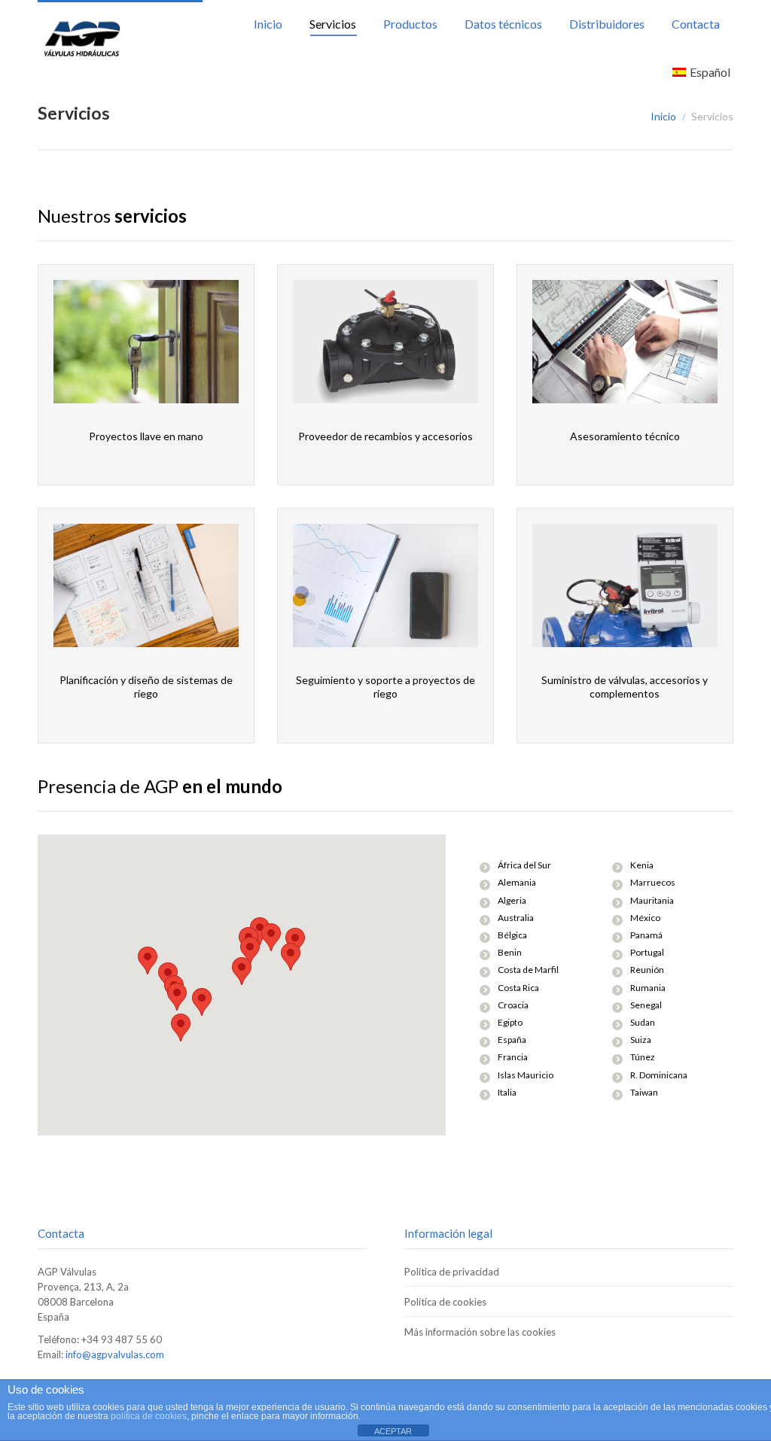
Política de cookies (445, 1302)
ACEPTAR (393, 1431)
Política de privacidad (451, 1272)
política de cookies (149, 1416)
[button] (271, 937)
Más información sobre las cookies (480, 1332)
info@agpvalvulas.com (115, 1354)
